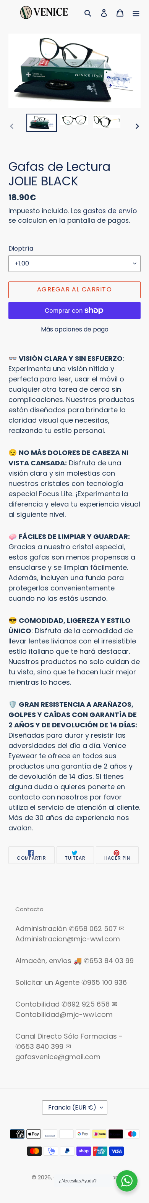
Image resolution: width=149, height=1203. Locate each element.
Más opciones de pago (75, 329)
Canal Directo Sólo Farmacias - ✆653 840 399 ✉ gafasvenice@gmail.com (69, 1046)
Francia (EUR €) (72, 1107)
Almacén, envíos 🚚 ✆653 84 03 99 (74, 960)
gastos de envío (110, 211)
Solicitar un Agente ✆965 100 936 (71, 982)
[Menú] (136, 12)
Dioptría (20, 248)
